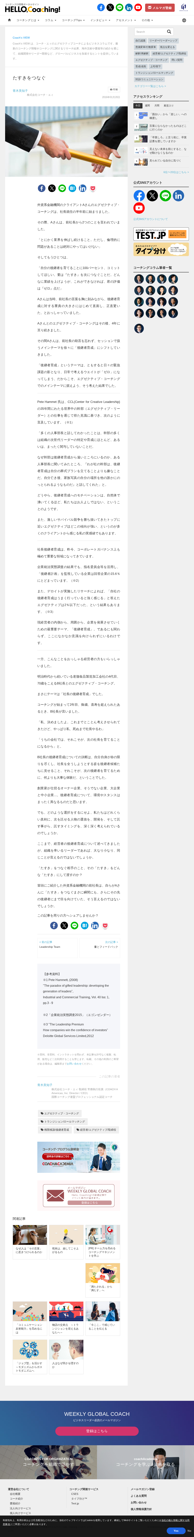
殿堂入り (169, 105)
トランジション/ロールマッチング (64, 1121)
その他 (146, 20)
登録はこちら (97, 1431)
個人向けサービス (20, 1513)
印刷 (115, 89)
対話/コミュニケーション (149, 79)
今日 (137, 105)
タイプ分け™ (79, 1498)
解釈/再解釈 (142, 53)
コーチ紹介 (16, 1498)
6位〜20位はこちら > (176, 172)
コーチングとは (26, 20)
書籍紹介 (15, 1503)
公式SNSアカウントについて (150, 219)
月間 (156, 105)
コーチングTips (72, 20)
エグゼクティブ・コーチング (61, 1113)
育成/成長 (140, 66)
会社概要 (15, 1493)
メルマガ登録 (162, 7)
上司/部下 (155, 66)
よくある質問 (139, 1495)
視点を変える (167, 47)
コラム (49, 20)
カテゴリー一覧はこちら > (150, 86)
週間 (147, 105)
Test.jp (75, 1503)
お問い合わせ (74, 1063)
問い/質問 (177, 60)
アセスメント (125, 20)
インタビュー (99, 20)
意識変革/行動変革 (145, 47)
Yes (176, 1530)
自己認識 (140, 40)
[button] (184, 20)
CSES (74, 1493)
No (189, 1530)
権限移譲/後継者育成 (56, 1129)
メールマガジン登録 (143, 1489)
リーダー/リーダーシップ (163, 40)
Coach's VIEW (21, 37)
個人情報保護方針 (141, 1509)
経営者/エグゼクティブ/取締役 (97, 1129)
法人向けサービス (20, 1508)
